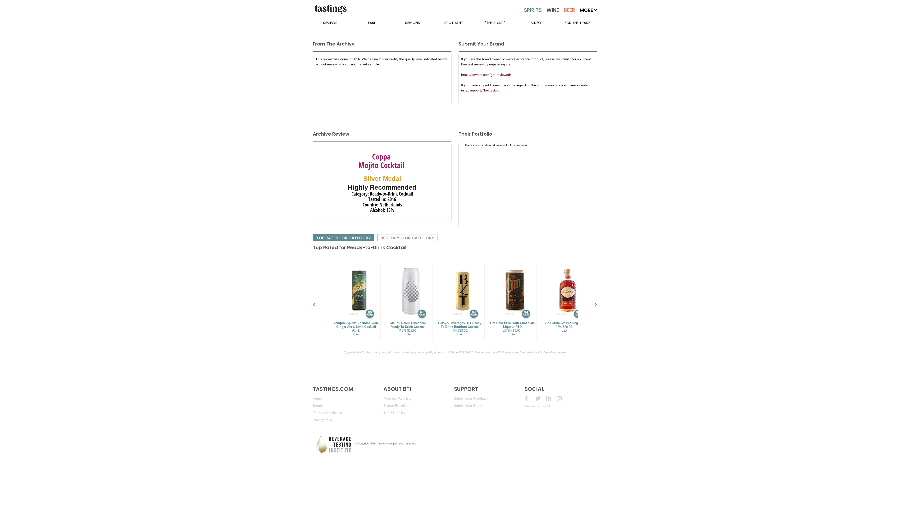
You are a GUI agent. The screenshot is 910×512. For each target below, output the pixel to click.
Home (317, 398)
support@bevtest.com (485, 90)
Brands (318, 405)
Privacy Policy (323, 420)
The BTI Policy (394, 413)
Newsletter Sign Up (539, 406)
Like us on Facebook (530, 399)
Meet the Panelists (397, 398)
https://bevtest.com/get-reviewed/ (486, 75)
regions (412, 22)
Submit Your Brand (468, 405)
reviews (330, 22)
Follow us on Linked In (551, 399)
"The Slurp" (495, 22)
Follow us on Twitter (540, 399)
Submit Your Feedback (471, 398)
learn (372, 22)
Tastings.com (384, 443)
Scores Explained (396, 405)
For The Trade (577, 22)
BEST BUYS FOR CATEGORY (407, 238)
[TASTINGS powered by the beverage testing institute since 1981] (330, 12)
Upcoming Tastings (562, 399)
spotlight (453, 22)
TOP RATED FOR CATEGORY (343, 238)
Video (536, 22)
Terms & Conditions (327, 413)
